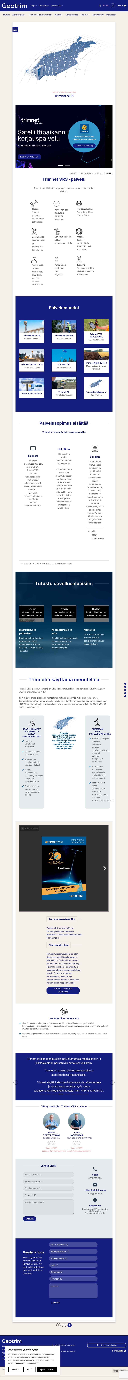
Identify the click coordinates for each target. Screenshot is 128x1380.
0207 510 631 (51, 1144)
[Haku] (100, 5)
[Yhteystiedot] (125, 696)
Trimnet (63, 92)
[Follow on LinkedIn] (121, 1347)
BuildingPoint (98, 15)
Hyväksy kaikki (47, 1369)
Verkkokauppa (72, 15)
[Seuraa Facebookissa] (112, 1347)
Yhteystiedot (56, 6)
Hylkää (29, 1369)
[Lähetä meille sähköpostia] (49, 1139)
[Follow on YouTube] (125, 1347)
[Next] (108, 136)
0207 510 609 (76, 1144)
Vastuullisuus (44, 6)
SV (107, 6)
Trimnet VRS (64, 96)
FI (104, 6)
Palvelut (84, 15)
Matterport (111, 15)
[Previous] (20, 136)
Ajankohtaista (18, 15)
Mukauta (15, 1369)
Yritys (33, 6)
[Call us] (53, 1139)
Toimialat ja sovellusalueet (40, 15)
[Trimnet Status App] (125, 687)
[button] (113, 6)
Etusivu (6, 15)
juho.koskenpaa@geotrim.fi (78, 1147)
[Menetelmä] (125, 693)
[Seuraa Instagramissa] (115, 1347)
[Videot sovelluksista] (125, 690)
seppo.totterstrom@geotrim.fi (54, 1147)
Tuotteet (57, 15)
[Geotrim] (14, 5)
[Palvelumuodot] (125, 684)
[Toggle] (88, 531)
